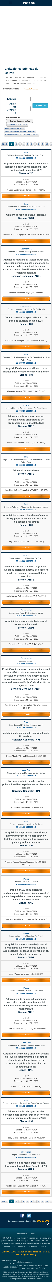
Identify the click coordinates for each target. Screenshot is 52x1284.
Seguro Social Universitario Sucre (26, 1155)
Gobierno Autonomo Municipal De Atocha (26, 991)
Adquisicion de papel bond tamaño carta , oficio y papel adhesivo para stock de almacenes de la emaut (26, 518)
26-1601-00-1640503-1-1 (26, 827)
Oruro (26, 722)
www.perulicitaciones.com (34, 1276)
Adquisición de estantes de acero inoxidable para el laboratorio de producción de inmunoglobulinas (26, 419)
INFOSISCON (10, 1252)
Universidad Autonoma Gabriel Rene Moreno (26, 1045)
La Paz (26, 405)
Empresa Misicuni (26, 661)
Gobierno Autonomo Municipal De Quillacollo (26, 309)
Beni (26, 504)
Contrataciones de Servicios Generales (20, 131)
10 (47, 144)
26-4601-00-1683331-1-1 (26, 158)
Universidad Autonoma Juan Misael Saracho (26, 207)
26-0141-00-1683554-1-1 (26, 616)
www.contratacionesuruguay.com (37, 1274)
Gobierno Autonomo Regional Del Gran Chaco (26, 155)
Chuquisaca (26, 1152)
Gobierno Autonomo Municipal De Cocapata (26, 251)
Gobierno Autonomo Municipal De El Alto (26, 558)
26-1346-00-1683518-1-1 (26, 254)
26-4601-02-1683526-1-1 (26, 1106)
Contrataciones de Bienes (17, 125)
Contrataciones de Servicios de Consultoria (21, 135)
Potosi (26, 879)
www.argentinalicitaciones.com (13, 1274)
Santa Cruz (26, 770)
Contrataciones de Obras (14, 128)
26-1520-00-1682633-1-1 (26, 994)
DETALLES (26, 196)
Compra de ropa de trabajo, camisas (26, 215)
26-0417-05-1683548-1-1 (26, 728)
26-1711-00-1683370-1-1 (26, 776)
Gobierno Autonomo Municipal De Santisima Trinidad (26, 507)
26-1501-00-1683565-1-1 (26, 939)
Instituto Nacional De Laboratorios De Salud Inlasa (26, 408)
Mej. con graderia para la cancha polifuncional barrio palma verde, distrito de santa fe (26, 784)
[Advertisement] (26, 30)
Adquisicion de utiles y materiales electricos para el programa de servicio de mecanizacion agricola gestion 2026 (26, 1114)
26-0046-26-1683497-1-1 (26, 411)
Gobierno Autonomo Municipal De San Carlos (26, 773)
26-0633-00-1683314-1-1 (26, 664)
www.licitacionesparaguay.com (13, 1276)
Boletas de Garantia (35, 1279)
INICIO (4, 144)
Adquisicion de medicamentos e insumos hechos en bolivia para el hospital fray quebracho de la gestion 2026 (26, 166)
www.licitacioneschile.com (39, 1272)
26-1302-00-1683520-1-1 (26, 312)
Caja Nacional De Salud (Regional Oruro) (26, 725)
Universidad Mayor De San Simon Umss (26, 613)
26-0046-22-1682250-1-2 (26, 1157)
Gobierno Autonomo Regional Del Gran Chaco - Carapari (26, 1103)
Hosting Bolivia (21, 1279)
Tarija (26, 153)
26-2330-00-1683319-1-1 (26, 363)
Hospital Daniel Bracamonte (26, 882)
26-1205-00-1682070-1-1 (26, 561)
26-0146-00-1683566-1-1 (26, 1048)
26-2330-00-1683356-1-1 (26, 465)
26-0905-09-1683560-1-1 (26, 884)
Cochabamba (26, 249)
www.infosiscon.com (22, 1272)
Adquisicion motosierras (26, 470)
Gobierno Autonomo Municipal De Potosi (26, 936)
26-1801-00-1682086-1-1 (26, 510)
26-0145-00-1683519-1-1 (26, 209)
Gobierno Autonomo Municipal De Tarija (26, 824)
